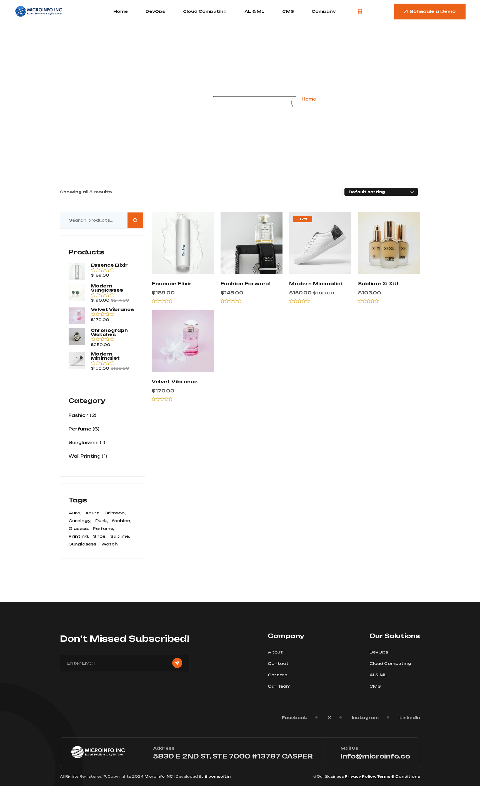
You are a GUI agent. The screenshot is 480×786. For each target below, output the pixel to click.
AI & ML (378, 674)
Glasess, (79, 528)
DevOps (155, 11)
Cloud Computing (205, 11)
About (275, 652)
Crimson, (115, 513)
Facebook (294, 717)
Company (324, 11)
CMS (288, 11)
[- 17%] (320, 242)
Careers (277, 674)
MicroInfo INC (158, 776)
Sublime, (120, 536)
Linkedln (409, 717)
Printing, (79, 536)
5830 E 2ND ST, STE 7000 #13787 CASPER (233, 756)
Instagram (365, 717)
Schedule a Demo (433, 11)
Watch (109, 544)
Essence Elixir (172, 283)
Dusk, (101, 521)
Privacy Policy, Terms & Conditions (382, 776)
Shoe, (99, 536)
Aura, (75, 513)
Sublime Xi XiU (378, 283)
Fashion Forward (245, 283)
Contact (278, 663)
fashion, (121, 521)
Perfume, (103, 528)
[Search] (135, 220)
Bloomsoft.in (218, 776)
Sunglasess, (83, 544)
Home (120, 11)
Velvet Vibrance (175, 381)
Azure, (93, 513)
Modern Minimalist (316, 283)
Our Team (279, 686)
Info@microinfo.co (375, 756)
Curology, (80, 521)
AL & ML (254, 11)
